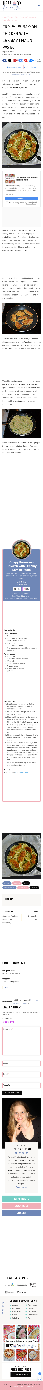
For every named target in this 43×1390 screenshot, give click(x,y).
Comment (8, 1029)
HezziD (9, 898)
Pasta (10, 54)
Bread (14, 1315)
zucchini (34, 887)
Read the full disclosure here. (21, 75)
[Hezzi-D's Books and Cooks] (12, 5)
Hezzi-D (33, 598)
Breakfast (32, 1308)
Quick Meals (33, 1315)
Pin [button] (27, 589)
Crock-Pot (32, 1311)
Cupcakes (16, 1311)
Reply (6, 987)
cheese (7, 883)
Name (6, 1063)
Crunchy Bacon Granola (34, 915)
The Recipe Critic (21, 772)
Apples (15, 1305)
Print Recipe (31, 67)
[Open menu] (38, 5)
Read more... (21, 1187)
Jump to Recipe (15, 67)
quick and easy (9, 887)
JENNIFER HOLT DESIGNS (23, 1387)
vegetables (23, 887)
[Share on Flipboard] (26, 60)
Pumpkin (16, 1308)
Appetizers (21, 1198)
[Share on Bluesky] (31, 60)
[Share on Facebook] (4, 60)
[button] (18, 582)
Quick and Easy (18, 54)
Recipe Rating (8, 1019)
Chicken (4, 54)
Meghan (6, 970)
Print (18, 589)
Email (6, 1074)
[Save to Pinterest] (15, 60)
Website (6, 1085)
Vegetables (27, 54)
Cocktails (21, 1205)
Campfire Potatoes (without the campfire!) (10, 917)
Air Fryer (31, 1318)
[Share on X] (10, 60)
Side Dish (16, 1318)
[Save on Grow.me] (20, 60)
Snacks (21, 1213)
